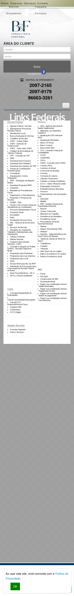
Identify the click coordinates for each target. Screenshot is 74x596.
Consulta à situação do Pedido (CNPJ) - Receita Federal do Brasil (21, 249)
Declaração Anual (47, 282)
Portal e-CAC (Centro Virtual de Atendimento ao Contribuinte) (21, 206)
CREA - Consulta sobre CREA (52, 163)
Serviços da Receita (18, 227)
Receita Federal (15, 122)
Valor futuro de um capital (50, 251)
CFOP (43, 155)
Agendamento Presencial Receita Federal (19, 130)
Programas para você (19, 258)
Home (5, 3)
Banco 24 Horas (47, 143)
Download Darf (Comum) (20, 161)
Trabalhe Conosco (41, 7)
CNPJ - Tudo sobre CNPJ (21, 148)
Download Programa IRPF (21, 185)
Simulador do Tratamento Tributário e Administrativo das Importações (20, 232)
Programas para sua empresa (22, 256)
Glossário (44, 199)
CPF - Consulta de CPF (20, 156)
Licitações (14, 188)
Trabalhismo (45, 243)
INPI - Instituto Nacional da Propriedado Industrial (50, 205)
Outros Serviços (17, 332)
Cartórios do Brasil (48, 168)
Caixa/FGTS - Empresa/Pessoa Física (17, 303)
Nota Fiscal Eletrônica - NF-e (22, 273)
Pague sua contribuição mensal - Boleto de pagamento (52, 294)
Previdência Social (48, 219)
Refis (12, 217)
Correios (43, 173)
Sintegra (43, 231)
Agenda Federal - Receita (20, 126)
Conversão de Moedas (49, 171)
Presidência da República (50, 216)
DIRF (12, 158)
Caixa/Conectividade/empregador (21, 300)
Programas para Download (21, 253)
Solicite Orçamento (13, 7)
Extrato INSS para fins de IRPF (23, 264)
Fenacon (44, 191)
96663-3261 (37, 97)
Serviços (29, 3)
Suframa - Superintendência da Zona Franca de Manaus (52, 235)
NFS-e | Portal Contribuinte (21, 276)
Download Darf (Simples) (20, 163)
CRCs (42, 160)
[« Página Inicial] (20, 23)
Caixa (10, 289)
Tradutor (43, 246)
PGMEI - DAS (16, 202)
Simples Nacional (15, 325)
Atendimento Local (17, 133)
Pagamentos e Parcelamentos (22, 195)
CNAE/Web (45, 158)
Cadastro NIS (15, 307)
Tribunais (44, 249)
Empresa (16, 3)
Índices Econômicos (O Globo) (53, 254)
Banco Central (46, 145)
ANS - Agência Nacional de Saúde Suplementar (50, 127)
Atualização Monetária (49, 140)
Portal (42, 274)
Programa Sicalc (17, 212)
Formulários (15, 173)
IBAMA (43, 201)
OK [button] (15, 586)
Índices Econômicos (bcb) (51, 256)
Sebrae (43, 226)
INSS (12, 261)
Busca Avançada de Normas (22, 136)
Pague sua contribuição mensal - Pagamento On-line (52, 290)
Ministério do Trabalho (49, 214)
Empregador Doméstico (50, 186)
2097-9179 (37, 91)
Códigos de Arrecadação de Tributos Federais (20, 152)
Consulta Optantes (18, 329)
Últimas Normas (16, 239)
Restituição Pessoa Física (21, 220)
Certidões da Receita (19, 138)
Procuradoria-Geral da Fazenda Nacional (48, 223)
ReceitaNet (14, 215)
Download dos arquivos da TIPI (23, 166)
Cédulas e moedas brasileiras (52, 181)
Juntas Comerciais (48, 211)
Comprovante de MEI (49, 279)
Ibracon (43, 209)
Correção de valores (48, 176)
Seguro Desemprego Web (51, 229)
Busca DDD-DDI (47, 148)
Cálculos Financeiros (49, 178)
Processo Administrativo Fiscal (23, 210)
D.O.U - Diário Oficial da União (53, 184)
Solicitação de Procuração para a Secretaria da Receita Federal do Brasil (21, 268)
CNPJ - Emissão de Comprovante (17, 145)
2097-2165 (37, 85)
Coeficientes (15, 310)
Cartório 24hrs (46, 165)
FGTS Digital (15, 312)
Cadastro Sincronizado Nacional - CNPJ (18, 243)
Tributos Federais (17, 237)
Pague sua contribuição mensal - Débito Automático (52, 285)
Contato (42, 3)
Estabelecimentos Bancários (52, 189)
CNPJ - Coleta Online (19, 141)
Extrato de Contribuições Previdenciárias (19, 170)
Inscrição (44, 276)
